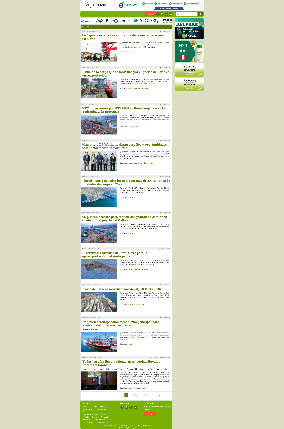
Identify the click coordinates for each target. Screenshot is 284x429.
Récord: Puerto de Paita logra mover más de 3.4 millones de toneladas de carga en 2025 (125, 182)
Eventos (106, 414)
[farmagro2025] (167, 21)
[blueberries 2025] (108, 21)
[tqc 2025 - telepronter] (89, 21)
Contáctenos (139, 14)
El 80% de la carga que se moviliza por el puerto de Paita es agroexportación (125, 73)
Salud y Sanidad (88, 422)
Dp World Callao (141, 163)
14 (164, 395)
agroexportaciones (134, 88)
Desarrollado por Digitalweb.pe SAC (126, 428)
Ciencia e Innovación (90, 412)
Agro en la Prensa (100, 407)
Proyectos (86, 419)
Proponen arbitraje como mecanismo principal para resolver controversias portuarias (120, 323)
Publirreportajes (99, 419)
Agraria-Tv (86, 407)
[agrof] (189, 70)
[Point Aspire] (157, 5)
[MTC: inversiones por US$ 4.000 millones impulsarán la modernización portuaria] (99, 124)
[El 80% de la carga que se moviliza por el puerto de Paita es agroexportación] (99, 88)
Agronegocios (88, 409)
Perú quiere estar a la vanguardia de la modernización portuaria (122, 37)
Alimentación (101, 409)
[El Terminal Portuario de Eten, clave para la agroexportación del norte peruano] (99, 269)
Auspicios (129, 14)
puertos (130, 52)
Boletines (101, 14)
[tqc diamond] (189, 28)
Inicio (84, 14)
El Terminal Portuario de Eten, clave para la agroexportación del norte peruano (114, 254)
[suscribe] (189, 84)
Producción (105, 417)
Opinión (86, 417)
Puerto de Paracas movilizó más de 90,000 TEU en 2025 (122, 289)
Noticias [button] (110, 14)
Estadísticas (120, 14)
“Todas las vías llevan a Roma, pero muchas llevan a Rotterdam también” (120, 363)
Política (94, 417)
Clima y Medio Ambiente (91, 414)
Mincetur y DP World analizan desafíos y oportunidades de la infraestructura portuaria (124, 146)
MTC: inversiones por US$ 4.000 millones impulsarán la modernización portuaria (123, 110)
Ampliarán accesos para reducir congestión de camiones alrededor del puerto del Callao (124, 218)
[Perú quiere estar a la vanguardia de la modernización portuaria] (99, 52)
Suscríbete (150, 14)
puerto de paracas (134, 304)
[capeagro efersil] (189, 51)
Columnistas (101, 422)
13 (160, 395)
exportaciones (133, 388)
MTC (129, 127)
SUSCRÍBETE (150, 414)
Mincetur (131, 163)
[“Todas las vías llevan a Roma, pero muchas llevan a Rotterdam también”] (99, 380)
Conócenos (92, 14)
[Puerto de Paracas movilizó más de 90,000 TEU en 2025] (99, 302)
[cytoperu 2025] (135, 21)
